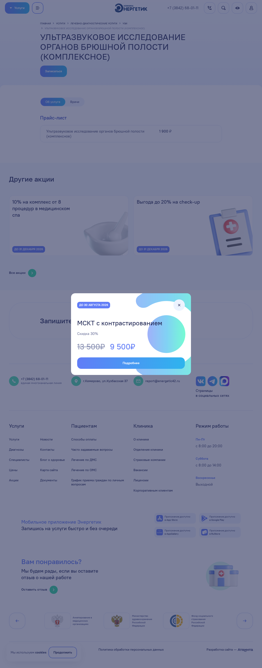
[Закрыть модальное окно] (179, 305)
